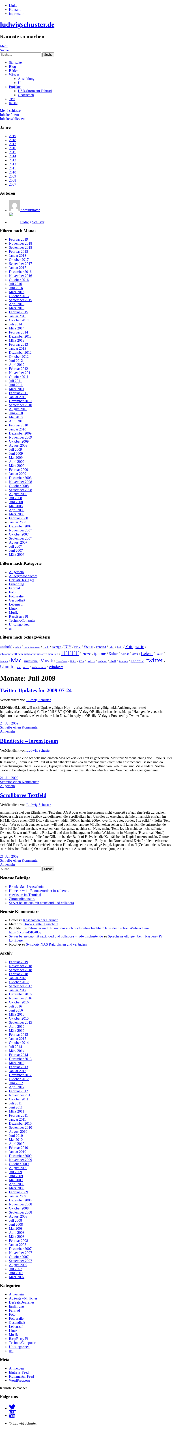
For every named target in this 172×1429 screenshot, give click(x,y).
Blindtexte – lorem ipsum (29, 741)
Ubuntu (7, 666)
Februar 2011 (18, 393)
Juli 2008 (15, 498)
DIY (67, 646)
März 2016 (16, 292)
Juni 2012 (16, 360)
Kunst (124, 654)
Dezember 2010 (20, 401)
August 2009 (18, 445)
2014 (12, 156)
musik (13, 103)
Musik (13, 612)
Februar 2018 (18, 251)
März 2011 (16, 389)
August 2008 (18, 494)
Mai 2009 (16, 457)
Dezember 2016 (20, 272)
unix (26, 667)
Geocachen (26, 95)
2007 (12, 184)
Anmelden (16, 1368)
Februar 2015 (18, 312)
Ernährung (16, 584)
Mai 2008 (16, 506)
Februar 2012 (18, 369)
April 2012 (16, 365)
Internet (86, 654)
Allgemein (16, 572)
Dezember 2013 (20, 336)
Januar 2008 (17, 522)
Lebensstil (16, 604)
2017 (12, 144)
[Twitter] (12, 1408)
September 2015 (20, 300)
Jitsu (12, 99)
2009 (12, 176)
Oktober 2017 (19, 259)
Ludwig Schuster (38, 700)
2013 (12, 160)
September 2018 (20, 247)
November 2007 (20, 530)
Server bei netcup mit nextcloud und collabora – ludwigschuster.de (56, 936)
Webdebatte (39, 667)
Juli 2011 (15, 381)
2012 (12, 164)
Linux (13, 608)
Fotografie (16, 596)
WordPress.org (19, 1380)
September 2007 (20, 538)
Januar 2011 (17, 397)
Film (111, 647)
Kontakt (14, 9)
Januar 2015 (17, 316)
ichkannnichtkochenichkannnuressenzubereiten (29, 654)
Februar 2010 (18, 425)
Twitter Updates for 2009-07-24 (36, 690)
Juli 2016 (15, 284)
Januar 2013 (17, 348)
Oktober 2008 (19, 486)
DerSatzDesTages (21, 580)
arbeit (18, 647)
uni (11, 628)
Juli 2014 (15, 324)
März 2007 (16, 554)
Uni (20, 83)
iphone (100, 653)
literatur (4, 661)
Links (13, 5)
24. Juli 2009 (9, 723)
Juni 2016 (16, 288)
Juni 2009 (16, 453)
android (6, 647)
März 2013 (16, 340)
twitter (154, 660)
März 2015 (16, 308)
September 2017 (20, 264)
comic (46, 647)
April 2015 (16, 304)
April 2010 (16, 421)
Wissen (14, 75)
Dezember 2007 (20, 526)
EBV (77, 647)
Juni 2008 (16, 502)
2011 (12, 168)
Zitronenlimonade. (22, 899)
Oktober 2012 (19, 356)
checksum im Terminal (25, 895)
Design (57, 647)
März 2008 (16, 514)
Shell (113, 661)
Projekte (15, 87)
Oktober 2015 (19, 296)
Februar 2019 (18, 239)
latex (134, 654)
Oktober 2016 (19, 280)
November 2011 (20, 373)
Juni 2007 (16, 550)
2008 (12, 180)
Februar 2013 (18, 344)
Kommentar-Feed (21, 1376)
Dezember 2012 (20, 352)
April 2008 (16, 510)
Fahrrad (14, 588)
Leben (147, 653)
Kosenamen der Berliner (40, 920)
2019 (12, 136)
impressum (16, 13)
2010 (12, 172)
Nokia (73, 661)
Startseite (15, 62)
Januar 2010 (17, 429)
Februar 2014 (18, 332)
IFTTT (70, 652)
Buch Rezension (32, 647)
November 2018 (20, 243)
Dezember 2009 (20, 433)
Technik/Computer (22, 620)
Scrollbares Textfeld (23, 795)
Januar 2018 (17, 255)
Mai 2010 (16, 417)
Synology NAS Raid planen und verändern (56, 944)
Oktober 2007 (19, 534)
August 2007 (18, 542)
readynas (102, 661)
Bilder (13, 70)
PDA (81, 661)
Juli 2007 (15, 546)
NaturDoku (61, 661)
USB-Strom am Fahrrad (35, 91)
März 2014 (16, 328)
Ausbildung (26, 79)
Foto (12, 592)
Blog (12, 66)
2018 (12, 140)
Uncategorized (19, 624)
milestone (31, 661)
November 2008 (20, 482)
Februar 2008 (18, 518)
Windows (56, 667)
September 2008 (20, 490)
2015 (12, 152)
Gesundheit (17, 600)
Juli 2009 (15, 449)
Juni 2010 (16, 413)
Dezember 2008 (20, 478)
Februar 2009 (18, 470)
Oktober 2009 (19, 441)
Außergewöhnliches (23, 576)
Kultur (113, 654)
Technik (137, 661)
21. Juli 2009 (9, 778)
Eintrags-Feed (19, 1372)
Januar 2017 (17, 268)
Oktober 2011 (18, 377)
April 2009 (16, 461)
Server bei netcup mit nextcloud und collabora (41, 903)
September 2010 (20, 405)
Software (123, 661)
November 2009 (20, 437)
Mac (16, 660)
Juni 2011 (16, 385)
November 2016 (20, 276)
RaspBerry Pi (18, 616)
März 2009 (16, 466)
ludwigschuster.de (27, 24)
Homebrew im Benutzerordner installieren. (39, 891)
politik (91, 661)
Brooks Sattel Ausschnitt (26, 887)
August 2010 (18, 409)
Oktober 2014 (19, 320)
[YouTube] (12, 1415)
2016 (12, 148)
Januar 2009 (17, 474)
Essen (88, 646)
